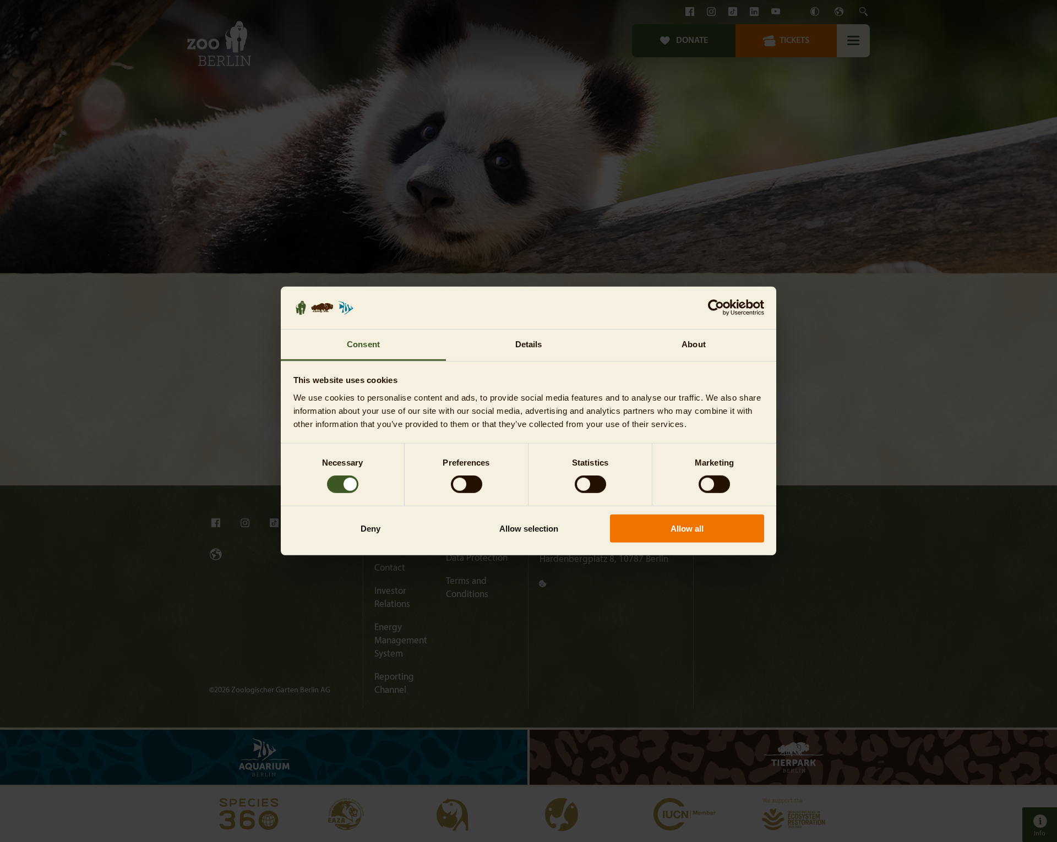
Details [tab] (528, 344)
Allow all (687, 528)
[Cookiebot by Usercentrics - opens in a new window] (716, 307)
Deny (370, 528)
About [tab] (694, 344)
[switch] (466, 484)
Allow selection (528, 528)
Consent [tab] (363, 344)
